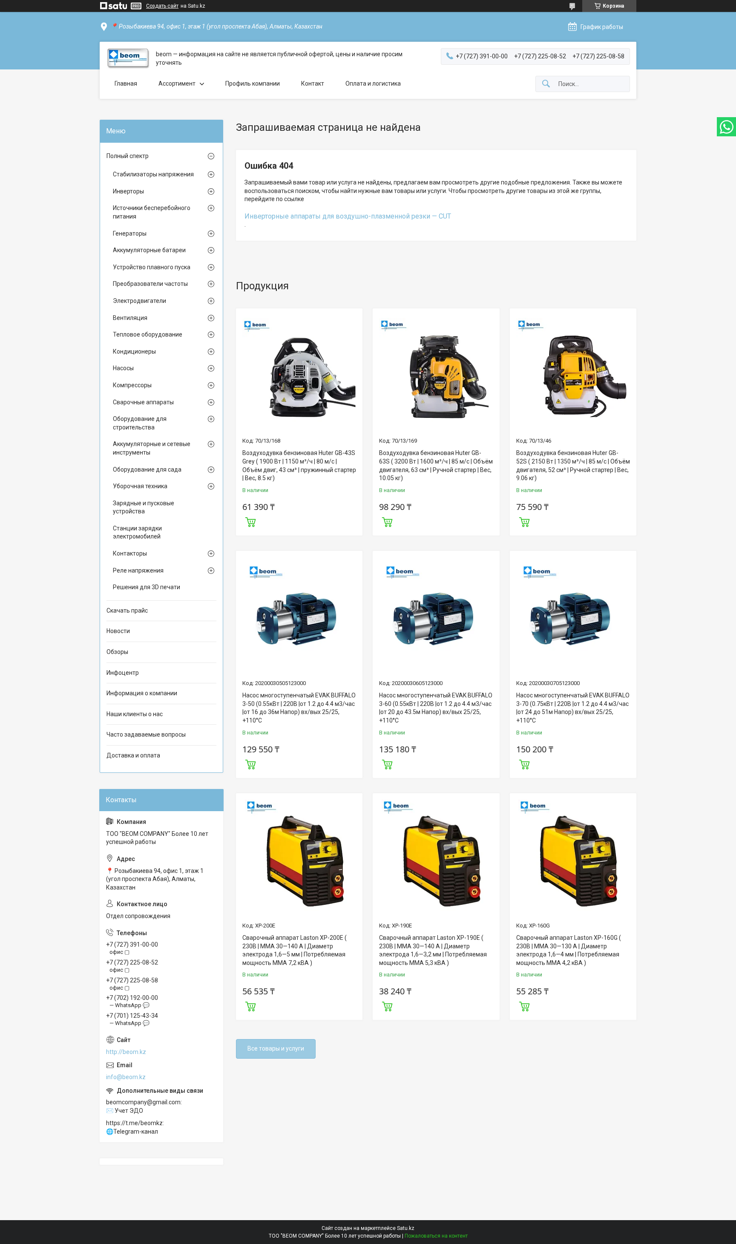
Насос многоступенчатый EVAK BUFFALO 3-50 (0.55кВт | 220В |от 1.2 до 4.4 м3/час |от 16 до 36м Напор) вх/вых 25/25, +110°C (299, 708)
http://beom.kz (126, 1051)
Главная (126, 83)
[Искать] (546, 84)
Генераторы (130, 233)
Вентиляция (130, 317)
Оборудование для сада (147, 469)
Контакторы (130, 553)
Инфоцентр (122, 672)
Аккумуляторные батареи (149, 250)
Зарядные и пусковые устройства (143, 507)
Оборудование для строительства (140, 423)
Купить (250, 521)
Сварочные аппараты (143, 402)
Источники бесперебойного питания (151, 212)
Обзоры (117, 651)
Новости (118, 631)
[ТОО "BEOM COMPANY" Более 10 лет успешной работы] (128, 58)
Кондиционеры (134, 351)
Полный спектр (127, 156)
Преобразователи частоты (150, 283)
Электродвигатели (139, 300)
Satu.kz (405, 1228)
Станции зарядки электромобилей (137, 532)
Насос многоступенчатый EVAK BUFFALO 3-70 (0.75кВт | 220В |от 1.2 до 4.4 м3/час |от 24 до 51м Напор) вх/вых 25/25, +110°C (573, 708)
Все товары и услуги (275, 1048)
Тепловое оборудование (147, 334)
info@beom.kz (126, 1077)
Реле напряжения (138, 570)
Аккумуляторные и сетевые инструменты (151, 448)
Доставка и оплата (133, 755)
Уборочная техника (140, 486)
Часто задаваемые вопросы (146, 734)
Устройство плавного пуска (151, 267)
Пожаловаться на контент (436, 1236)
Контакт (312, 83)
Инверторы (128, 191)
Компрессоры (132, 385)
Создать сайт (162, 6)
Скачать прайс (127, 610)
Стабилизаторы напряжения (153, 174)
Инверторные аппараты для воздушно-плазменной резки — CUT (347, 216)
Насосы (123, 368)
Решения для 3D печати (146, 587)
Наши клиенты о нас (134, 714)
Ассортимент (177, 83)
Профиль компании (252, 83)
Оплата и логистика (373, 83)
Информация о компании (141, 693)
